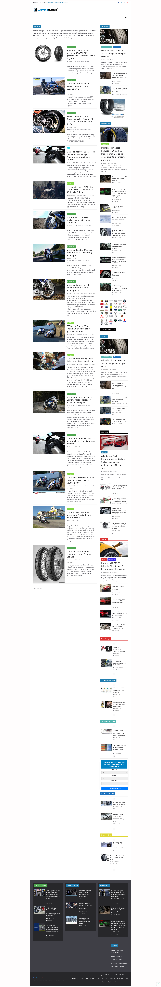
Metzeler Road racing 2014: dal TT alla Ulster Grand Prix (80, 360)
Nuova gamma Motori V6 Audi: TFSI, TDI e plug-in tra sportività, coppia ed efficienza (119, 525)
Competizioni (70, 183)
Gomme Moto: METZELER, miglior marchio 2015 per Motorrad (79, 220)
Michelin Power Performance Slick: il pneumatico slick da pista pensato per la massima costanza (52, 929)
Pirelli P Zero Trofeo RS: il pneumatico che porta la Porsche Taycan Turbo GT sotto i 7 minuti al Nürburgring (119, 193)
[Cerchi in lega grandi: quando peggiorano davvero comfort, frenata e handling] (106, 664)
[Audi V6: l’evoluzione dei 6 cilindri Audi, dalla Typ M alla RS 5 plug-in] (105, 489)
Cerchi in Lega (49, 18)
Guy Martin (79, 195)
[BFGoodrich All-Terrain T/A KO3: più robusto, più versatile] (105, 181)
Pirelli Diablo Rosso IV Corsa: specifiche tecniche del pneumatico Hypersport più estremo (53, 911)
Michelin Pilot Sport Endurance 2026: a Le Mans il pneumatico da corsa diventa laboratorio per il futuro (113, 153)
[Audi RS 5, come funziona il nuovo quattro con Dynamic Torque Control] (105, 501)
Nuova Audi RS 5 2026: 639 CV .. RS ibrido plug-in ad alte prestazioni (119, 613)
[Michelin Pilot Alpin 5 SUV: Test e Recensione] (105, 412)
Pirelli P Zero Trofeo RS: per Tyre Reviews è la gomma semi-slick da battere (119, 750)
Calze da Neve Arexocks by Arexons (119, 845)
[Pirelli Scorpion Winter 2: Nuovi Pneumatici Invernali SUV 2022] (106, 814)
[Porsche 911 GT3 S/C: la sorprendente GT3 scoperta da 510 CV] (105, 603)
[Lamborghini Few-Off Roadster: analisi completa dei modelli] (105, 590)
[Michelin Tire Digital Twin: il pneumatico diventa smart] (105, 221)
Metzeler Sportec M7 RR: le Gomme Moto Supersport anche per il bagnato (79, 400)
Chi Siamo (39, 980)
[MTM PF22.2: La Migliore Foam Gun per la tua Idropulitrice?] (106, 691)
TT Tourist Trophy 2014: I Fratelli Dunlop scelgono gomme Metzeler (78, 329)
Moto (90, 225)
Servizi (55, 980)
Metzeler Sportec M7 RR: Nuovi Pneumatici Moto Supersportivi (78, 287)
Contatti (45, 980)
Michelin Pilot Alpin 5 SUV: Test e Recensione (119, 409)
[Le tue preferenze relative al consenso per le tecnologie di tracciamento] (158, 984)
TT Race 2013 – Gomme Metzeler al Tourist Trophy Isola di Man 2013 (79, 515)
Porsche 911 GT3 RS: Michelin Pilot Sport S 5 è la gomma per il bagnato (113, 566)
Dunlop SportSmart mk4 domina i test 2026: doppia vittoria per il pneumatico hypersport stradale (53, 894)
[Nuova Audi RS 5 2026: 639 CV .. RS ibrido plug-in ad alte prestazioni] (105, 616)
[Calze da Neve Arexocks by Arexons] (106, 846)
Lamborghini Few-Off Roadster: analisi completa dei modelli (119, 588)
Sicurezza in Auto (101, 18)
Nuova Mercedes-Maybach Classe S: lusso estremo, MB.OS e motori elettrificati (119, 511)
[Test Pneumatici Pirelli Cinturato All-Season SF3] (105, 423)
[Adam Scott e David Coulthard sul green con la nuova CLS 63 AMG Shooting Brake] (71, 908)
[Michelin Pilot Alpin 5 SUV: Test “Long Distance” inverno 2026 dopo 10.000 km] (105, 78)
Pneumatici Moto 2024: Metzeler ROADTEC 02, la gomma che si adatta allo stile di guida (81, 54)
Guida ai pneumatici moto (84, 92)
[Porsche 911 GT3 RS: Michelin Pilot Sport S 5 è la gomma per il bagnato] (114, 549)
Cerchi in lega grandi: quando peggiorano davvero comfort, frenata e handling (119, 664)
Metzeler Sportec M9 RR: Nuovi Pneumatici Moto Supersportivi (78, 86)
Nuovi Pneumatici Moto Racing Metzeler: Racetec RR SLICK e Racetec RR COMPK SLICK (80, 120)
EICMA (80, 560)
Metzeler (87, 61)
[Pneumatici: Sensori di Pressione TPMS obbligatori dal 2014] (71, 895)
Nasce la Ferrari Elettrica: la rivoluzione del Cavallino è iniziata (119, 626)
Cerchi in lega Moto (72, 260)
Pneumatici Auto (112, 559)
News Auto (72, 18)
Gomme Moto (81, 61)
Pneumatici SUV (117, 47)
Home (34, 980)
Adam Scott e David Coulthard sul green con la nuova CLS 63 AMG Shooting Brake (85, 906)
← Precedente (37, 589)
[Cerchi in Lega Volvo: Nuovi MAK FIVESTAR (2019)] (106, 650)
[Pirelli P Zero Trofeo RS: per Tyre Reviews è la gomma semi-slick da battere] (106, 750)
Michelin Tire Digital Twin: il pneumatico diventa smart (119, 219)
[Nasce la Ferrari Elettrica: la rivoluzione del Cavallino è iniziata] (105, 629)
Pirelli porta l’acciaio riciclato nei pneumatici (118, 207)
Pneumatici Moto (71, 47)
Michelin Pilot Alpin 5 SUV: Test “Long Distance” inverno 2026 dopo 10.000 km (119, 76)
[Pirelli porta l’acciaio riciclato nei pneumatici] (105, 209)
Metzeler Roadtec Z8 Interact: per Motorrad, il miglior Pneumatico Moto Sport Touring (81, 155)
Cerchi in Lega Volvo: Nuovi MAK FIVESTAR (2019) (119, 649)
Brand (111, 18)
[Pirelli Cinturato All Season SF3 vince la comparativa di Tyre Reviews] (71, 923)
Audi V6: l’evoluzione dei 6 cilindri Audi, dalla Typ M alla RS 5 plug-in (119, 486)
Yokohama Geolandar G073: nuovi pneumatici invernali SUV (116, 804)
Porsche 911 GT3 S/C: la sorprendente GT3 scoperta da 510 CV (118, 600)
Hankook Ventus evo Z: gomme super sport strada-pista (118, 273)
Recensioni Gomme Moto (85, 129)
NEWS (68, 148)
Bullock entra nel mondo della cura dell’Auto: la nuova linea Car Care (118, 705)
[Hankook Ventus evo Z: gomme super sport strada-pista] (105, 276)
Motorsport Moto (91, 486)
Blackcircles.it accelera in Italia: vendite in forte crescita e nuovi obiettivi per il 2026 (119, 260)
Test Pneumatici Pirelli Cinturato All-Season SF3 (119, 420)
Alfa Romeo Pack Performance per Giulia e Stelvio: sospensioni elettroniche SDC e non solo (113, 462)
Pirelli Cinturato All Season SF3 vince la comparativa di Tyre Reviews (84, 920)
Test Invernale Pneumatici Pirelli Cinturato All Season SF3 (119, 90)
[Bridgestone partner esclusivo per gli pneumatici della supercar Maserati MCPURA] (105, 290)
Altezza (114, 775)
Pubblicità (50, 980)
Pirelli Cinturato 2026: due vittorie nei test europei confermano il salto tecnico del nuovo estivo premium (119, 734)
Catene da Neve (62, 18)
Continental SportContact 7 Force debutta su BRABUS (119, 246)
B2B (59, 980)
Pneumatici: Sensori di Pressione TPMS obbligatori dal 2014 (85, 892)
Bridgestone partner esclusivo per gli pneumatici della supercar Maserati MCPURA (119, 287)
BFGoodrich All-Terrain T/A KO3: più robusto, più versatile (58, 3)
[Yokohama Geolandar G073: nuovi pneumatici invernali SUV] (103, 805)
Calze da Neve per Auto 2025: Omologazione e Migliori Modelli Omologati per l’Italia (119, 859)
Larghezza (114, 769)
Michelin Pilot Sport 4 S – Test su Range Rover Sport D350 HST (113, 53)
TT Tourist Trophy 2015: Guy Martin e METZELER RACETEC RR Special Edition (80, 189)
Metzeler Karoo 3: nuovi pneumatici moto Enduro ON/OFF (79, 554)
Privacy (63, 980)
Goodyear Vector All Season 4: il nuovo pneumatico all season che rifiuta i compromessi (119, 232)
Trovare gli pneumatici (115, 788)
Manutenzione (84, 18)
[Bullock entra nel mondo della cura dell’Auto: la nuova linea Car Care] (106, 705)
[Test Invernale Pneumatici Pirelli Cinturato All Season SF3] (105, 91)
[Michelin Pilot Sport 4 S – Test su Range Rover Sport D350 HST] (114, 36)
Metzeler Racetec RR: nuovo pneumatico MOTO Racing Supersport (80, 253)
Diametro (114, 781)
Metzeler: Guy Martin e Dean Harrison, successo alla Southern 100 (80, 480)
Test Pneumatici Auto (107, 47)
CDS (92, 18)
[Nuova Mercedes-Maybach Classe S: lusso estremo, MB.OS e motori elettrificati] (105, 513)
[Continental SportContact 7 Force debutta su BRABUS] (105, 249)
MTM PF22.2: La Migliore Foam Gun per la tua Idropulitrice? (119, 691)
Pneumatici (37, 18)
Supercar (104, 559)
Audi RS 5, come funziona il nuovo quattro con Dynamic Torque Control (119, 499)
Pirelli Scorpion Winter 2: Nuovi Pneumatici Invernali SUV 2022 (119, 814)
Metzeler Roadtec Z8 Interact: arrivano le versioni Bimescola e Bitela (81, 441)
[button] (42, 18)
